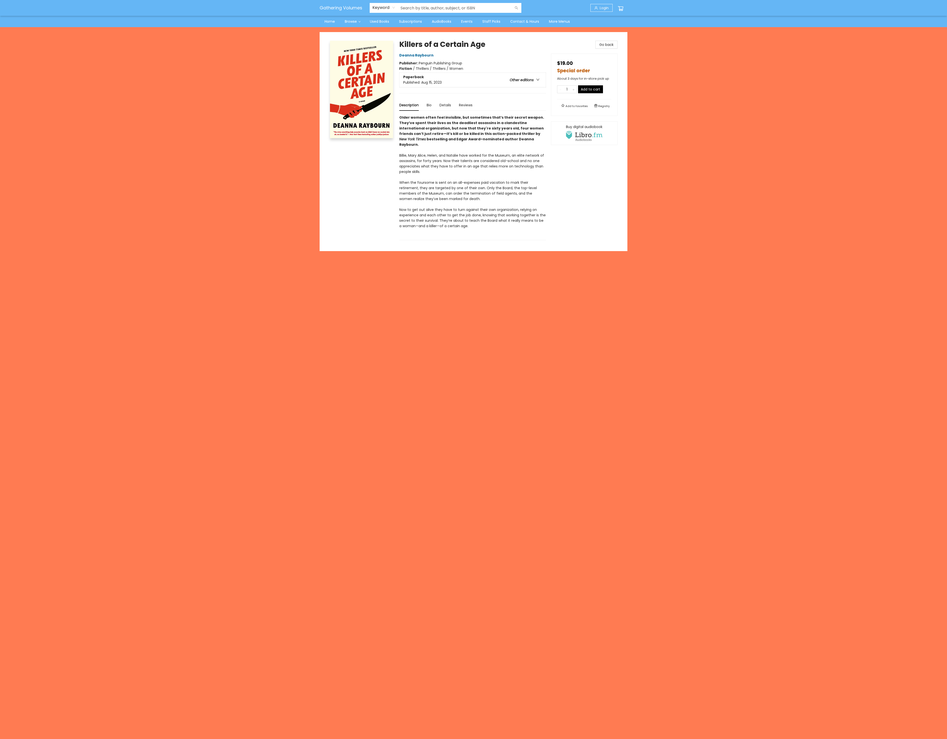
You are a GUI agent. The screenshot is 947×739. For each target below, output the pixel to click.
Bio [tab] (429, 105)
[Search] (516, 8)
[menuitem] (330, 21)
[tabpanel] (472, 177)
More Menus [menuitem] (559, 21)
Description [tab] (409, 105)
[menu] (473, 21)
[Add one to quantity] (573, 89)
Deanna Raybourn (416, 55)
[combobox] (384, 7)
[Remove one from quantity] (560, 89)
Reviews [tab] (466, 105)
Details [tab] (445, 105)
